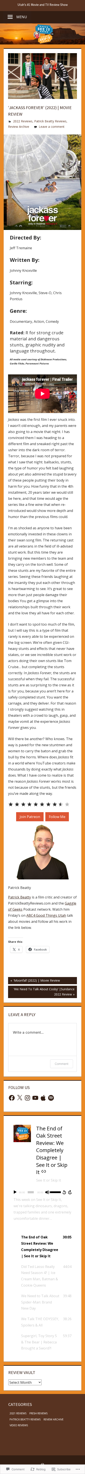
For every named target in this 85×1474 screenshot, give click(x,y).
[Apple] (43, 1097)
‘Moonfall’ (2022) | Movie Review (34, 981)
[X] (19, 1097)
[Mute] (47, 1192)
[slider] (55, 1192)
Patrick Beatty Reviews (50, 121)
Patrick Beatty (19, 897)
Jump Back (64, 1192)
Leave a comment (52, 127)
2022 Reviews (22, 121)
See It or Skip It (48, 1180)
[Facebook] (11, 1097)
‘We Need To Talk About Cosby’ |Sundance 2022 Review (41, 992)
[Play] (15, 1192)
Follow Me (57, 816)
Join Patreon (30, 816)
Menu (21, 17)
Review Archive (18, 127)
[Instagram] (27, 1097)
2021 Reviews (18, 1413)
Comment (61, 1064)
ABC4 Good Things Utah (46, 915)
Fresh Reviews (38, 1413)
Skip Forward (70, 1192)
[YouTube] (35, 1097)
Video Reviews (19, 1425)
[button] (42, 1246)
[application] (42, 1192)
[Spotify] (51, 1097)
